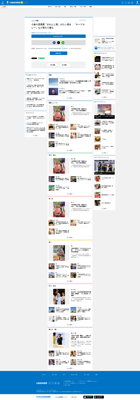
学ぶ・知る (83, 6)
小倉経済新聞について (69, 381)
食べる (50, 6)
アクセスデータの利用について (71, 383)
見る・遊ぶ (58, 6)
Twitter (126, 2)
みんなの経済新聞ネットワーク (43, 397)
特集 (91, 6)
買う (65, 6)
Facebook (122, 2)
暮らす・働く (73, 6)
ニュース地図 (34, 20)
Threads (132, 2)
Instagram (129, 2)
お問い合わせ (82, 383)
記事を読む (58, 53)
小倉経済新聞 (13, 2)
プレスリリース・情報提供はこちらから (88, 381)
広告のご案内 (67, 385)
